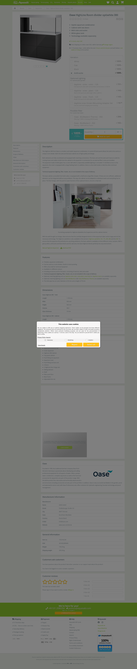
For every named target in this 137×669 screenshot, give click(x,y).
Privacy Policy (42, 337)
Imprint (48, 337)
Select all (91, 344)
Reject (74, 344)
